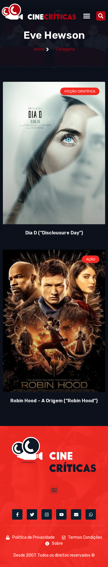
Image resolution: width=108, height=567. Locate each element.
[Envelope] (76, 514)
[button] (86, 15)
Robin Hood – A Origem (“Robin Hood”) (54, 400)
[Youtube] (61, 514)
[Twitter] (32, 514)
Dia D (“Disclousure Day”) (54, 233)
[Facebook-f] (17, 514)
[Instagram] (46, 514)
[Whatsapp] (91, 514)
